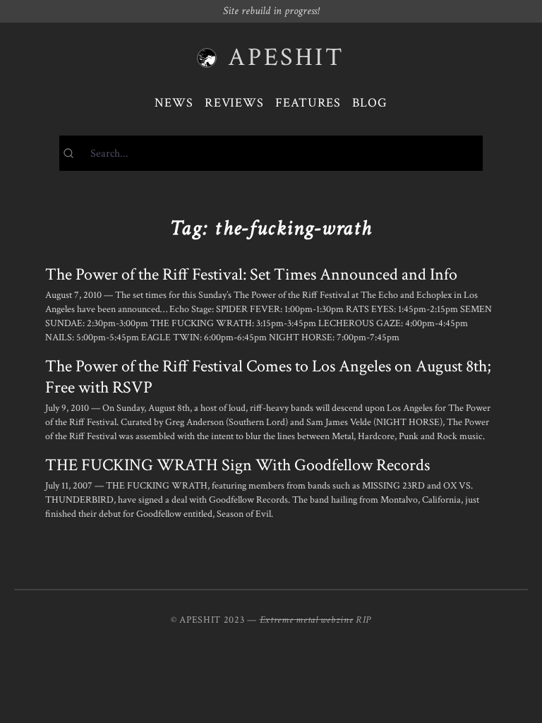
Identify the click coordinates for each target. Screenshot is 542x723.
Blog (369, 103)
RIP (363, 620)
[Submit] (75, 153)
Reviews (234, 103)
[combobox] (271, 153)
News (174, 103)
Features (308, 103)
